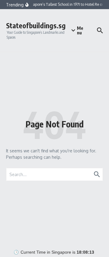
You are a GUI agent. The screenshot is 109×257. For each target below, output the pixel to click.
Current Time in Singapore (46, 252)
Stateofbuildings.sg (36, 25)
